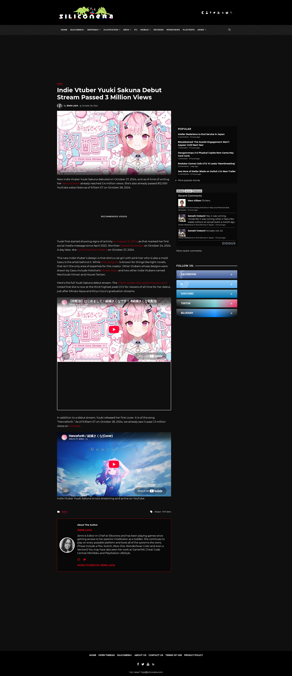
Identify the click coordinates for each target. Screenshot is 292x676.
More (201, 29)
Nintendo (92, 29)
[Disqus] (114, 610)
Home (64, 29)
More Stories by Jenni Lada (96, 565)
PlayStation (111, 29)
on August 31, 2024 (125, 241)
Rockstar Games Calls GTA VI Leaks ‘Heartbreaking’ (206, 163)
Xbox (126, 29)
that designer (109, 262)
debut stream (71, 183)
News (60, 84)
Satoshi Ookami (196, 216)
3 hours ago (221, 225)
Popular (197, 191)
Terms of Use (173, 655)
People (180, 191)
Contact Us (156, 655)
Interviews (173, 29)
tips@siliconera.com (152, 672)
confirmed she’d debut (92, 249)
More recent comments (189, 250)
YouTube (74, 425)
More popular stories (189, 180)
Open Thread (106, 655)
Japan (158, 512)
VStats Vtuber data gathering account (142, 282)
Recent (188, 191)
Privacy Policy (193, 655)
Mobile (144, 29)
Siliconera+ (77, 29)
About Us (140, 655)
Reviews (158, 29)
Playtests (189, 29)
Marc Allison (194, 200)
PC (135, 29)
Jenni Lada (72, 106)
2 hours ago (193, 210)
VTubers (167, 512)
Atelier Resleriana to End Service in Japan (201, 134)
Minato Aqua (109, 270)
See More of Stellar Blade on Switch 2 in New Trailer (207, 171)
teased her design (132, 245)
